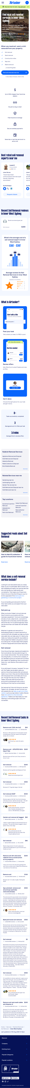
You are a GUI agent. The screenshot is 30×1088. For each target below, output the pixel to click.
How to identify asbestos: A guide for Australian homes (11, 555)
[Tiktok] (8, 1081)
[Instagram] (5, 1081)
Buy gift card (21, 7)
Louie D (12, 165)
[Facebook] (3, 1081)
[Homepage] (14, 2)
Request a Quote (12, 194)
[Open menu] (2, 2)
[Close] (28, 7)
